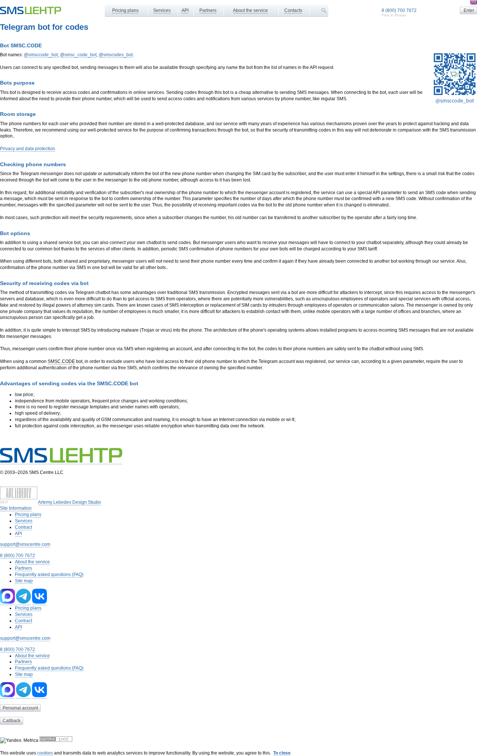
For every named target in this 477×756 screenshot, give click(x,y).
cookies (45, 753)
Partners (208, 10)
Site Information (16, 508)
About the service (250, 10)
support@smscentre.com (25, 544)
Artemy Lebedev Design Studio (69, 502)
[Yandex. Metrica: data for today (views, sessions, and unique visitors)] (19, 740)
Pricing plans (125, 10)
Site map (24, 580)
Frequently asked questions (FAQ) (49, 574)
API (185, 10)
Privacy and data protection (27, 148)
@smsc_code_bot (78, 54)
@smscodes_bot (116, 54)
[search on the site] (323, 10)
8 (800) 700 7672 (399, 10)
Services (162, 10)
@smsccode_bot (41, 54)
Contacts (293, 10)
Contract (23, 527)
